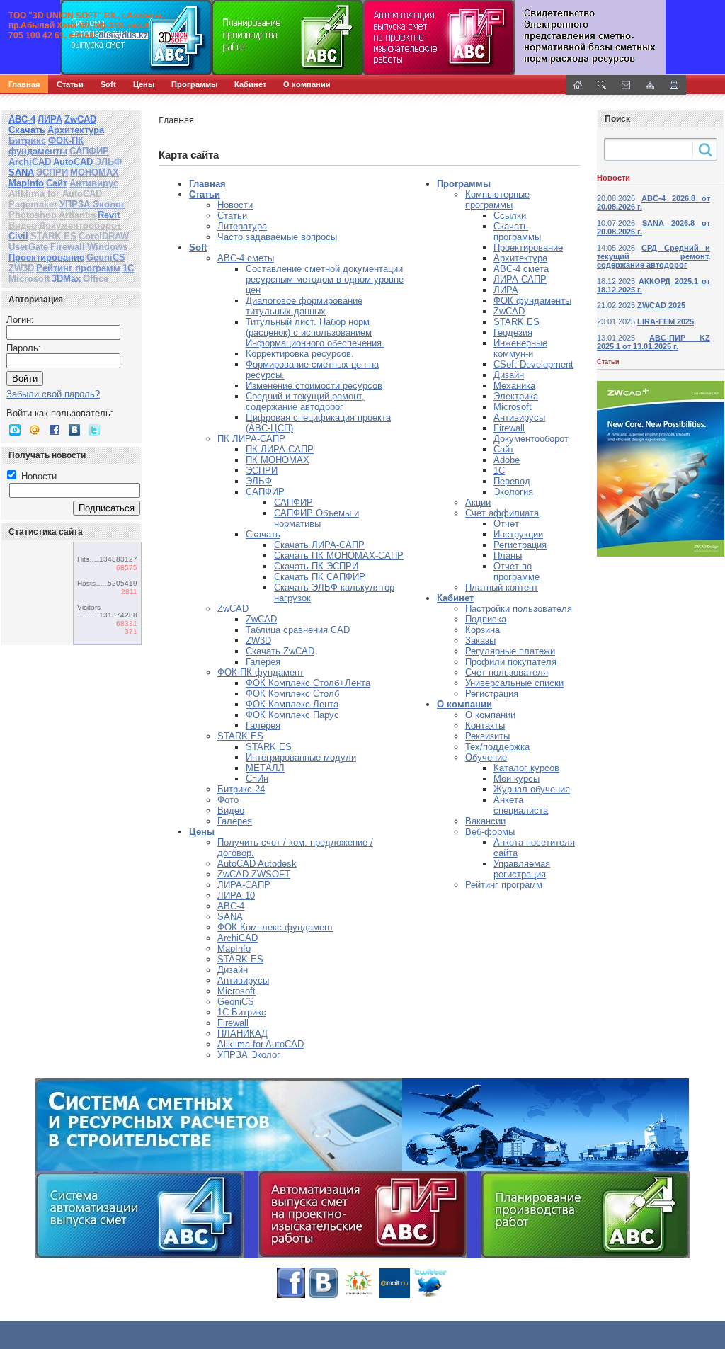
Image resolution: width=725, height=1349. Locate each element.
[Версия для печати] (674, 85)
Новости (37, 476)
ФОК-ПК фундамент (260, 672)
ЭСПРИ (52, 172)
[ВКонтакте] (74, 430)
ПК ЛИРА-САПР (251, 438)
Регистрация (520, 545)
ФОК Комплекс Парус (292, 715)
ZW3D (21, 268)
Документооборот (80, 225)
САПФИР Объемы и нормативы (316, 518)
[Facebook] (54, 430)
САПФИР (89, 151)
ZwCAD (80, 119)
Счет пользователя (506, 672)
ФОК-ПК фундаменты (46, 145)
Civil (18, 236)
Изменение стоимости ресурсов (314, 385)
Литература (242, 226)
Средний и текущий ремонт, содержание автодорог (305, 401)
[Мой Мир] (34, 430)
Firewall (67, 246)
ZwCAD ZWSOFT (253, 874)
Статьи (70, 84)
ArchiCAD (29, 161)
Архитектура (75, 130)
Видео (22, 225)
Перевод (511, 481)
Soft (108, 84)
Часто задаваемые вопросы (277, 237)
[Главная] (152, 37)
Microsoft (29, 278)
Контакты (485, 725)
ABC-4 (230, 906)
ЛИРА (50, 119)
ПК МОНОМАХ (277, 460)
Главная (24, 84)
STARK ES (53, 236)
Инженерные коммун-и (520, 348)
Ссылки (509, 215)
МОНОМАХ (94, 172)
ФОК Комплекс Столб (292, 693)
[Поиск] (602, 85)
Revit (109, 215)
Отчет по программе (516, 571)
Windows (107, 246)
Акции (478, 502)
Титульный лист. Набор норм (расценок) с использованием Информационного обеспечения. (315, 332)
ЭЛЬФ (108, 161)
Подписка (485, 619)
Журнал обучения (531, 789)
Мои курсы (516, 778)
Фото (228, 800)
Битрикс (27, 140)
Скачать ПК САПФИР (319, 576)
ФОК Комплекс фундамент (275, 927)
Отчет (506, 523)
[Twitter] (94, 430)
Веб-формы (490, 831)
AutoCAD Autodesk (257, 863)
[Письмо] (626, 85)
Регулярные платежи (510, 651)
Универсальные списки (514, 683)
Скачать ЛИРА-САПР (319, 545)
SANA (21, 172)
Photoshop (32, 215)
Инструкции (518, 534)
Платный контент (501, 587)
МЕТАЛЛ (265, 768)
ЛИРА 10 (236, 895)
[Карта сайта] (650, 85)
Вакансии (485, 821)
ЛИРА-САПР (243, 885)
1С (128, 268)
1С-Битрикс (241, 1012)
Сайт (56, 183)
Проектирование (46, 257)
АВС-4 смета (521, 268)
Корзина (482, 630)
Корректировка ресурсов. (300, 353)
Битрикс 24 (241, 789)
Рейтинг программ (78, 268)
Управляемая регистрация (521, 869)
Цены (143, 84)
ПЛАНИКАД (242, 1033)
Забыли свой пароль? (53, 394)
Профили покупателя (510, 661)
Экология (513, 491)
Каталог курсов (526, 768)
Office (95, 278)
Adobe (506, 460)
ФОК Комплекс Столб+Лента (308, 683)
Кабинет (250, 84)
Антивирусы (243, 980)
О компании (307, 84)
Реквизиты (487, 736)
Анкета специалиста (520, 805)
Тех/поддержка (497, 746)
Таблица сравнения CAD (298, 630)
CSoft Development (533, 364)
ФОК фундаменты (532, 300)
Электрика (515, 396)
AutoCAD (73, 161)
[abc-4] (362, 37)
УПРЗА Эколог (92, 204)
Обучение (486, 757)
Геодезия (512, 332)
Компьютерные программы (497, 199)
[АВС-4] (362, 1168)
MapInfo (26, 183)
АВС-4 (21, 119)
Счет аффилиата (502, 513)
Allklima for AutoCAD (55, 193)
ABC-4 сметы (245, 258)
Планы (507, 555)
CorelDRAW (104, 236)
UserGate (28, 246)
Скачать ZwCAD (280, 651)
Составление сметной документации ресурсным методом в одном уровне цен (325, 279)
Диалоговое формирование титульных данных (304, 306)
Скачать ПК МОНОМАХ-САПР (339, 555)
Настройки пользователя (518, 608)
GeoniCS (105, 257)
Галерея (263, 661)
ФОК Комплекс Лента (292, 704)
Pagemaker (32, 204)
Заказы (480, 640)
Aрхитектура (520, 258)
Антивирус (93, 183)
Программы (194, 84)
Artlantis (77, 215)
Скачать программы (517, 231)
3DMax (66, 278)
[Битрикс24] (15, 430)
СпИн (257, 778)
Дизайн (232, 969)
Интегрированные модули (301, 757)
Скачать (26, 130)
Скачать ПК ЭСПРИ (316, 566)
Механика (514, 385)
